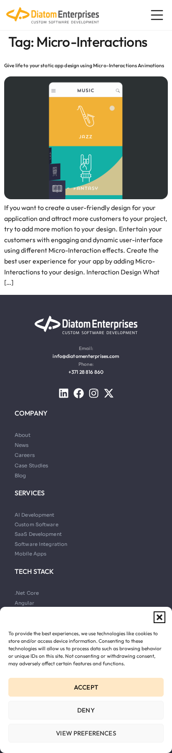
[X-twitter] (108, 393)
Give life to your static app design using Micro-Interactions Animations (84, 65)
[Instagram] (93, 393)
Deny (86, 710)
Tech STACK (34, 571)
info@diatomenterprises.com (86, 356)
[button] (159, 617)
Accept (86, 687)
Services (30, 493)
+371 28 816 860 (86, 372)
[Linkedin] (63, 393)
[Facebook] (78, 393)
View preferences (86, 733)
